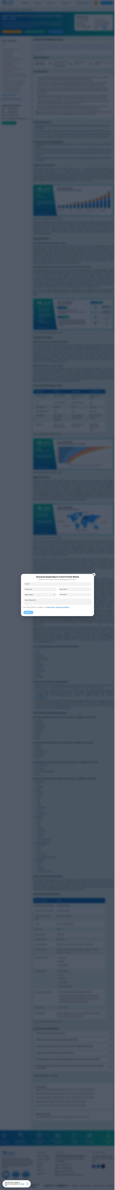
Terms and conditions (61, 607)
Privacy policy (50, 607)
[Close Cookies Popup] (27, 1184)
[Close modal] (93, 574)
